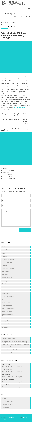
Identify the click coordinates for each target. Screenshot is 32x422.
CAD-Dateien (5, 265)
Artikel (3, 253)
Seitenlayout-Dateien (8, 308)
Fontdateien (5, 287)
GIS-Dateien (5, 290)
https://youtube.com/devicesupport (12, 366)
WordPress (12, 417)
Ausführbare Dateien (8, 259)
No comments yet (22, 24)
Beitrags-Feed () (7, 401)
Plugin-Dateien (6, 302)
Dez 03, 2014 (6, 22)
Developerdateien (7, 278)
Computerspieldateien (8, 268)
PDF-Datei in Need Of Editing (10, 350)
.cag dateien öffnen (20, 107)
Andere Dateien (6, 250)
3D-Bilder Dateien (7, 247)
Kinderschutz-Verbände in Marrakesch (12, 353)
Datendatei (5, 274)
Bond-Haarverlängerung (8, 338)
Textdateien (5, 318)
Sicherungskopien (7, 311)
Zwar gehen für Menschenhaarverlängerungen (15, 342)
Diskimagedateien (7, 281)
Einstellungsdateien (7, 284)
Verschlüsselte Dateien (8, 324)
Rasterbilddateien (7, 305)
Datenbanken (5, 271)
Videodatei (5, 327)
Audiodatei (5, 256)
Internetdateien (6, 293)
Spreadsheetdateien (7, 315)
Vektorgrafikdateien (8, 24)
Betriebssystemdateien (8, 262)
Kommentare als (8, 404)
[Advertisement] (16, 57)
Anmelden (4, 398)
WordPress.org (6, 407)
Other (3, 299)
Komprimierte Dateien (8, 296)
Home (16, 16)
